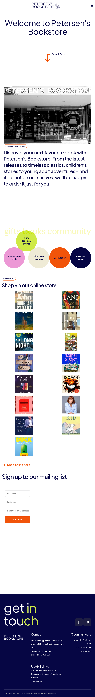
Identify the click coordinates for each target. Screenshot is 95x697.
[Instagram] (87, 622)
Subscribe (17, 520)
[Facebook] (79, 622)
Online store (36, 681)
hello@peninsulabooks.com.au (50, 640)
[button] (16, 465)
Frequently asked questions (43, 670)
